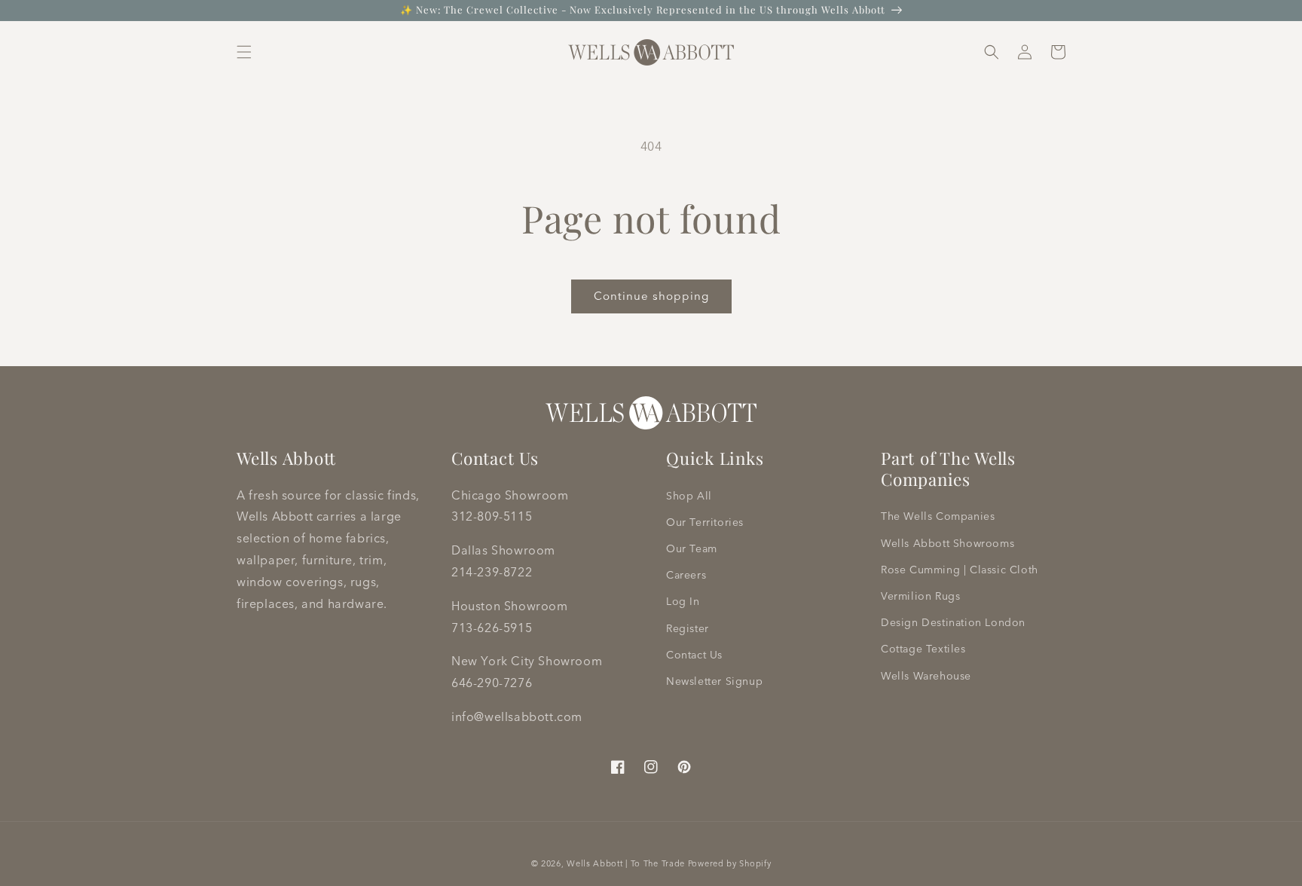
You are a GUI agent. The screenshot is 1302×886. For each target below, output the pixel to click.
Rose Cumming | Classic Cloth (959, 569)
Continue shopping (651, 296)
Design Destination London (953, 622)
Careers (686, 575)
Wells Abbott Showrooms (947, 543)
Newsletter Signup (714, 681)
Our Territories (705, 522)
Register (687, 628)
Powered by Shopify (730, 863)
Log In (683, 601)
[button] (244, 52)
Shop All (689, 496)
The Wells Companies (938, 516)
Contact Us (694, 654)
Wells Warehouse (926, 676)
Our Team (691, 548)
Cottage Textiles (923, 648)
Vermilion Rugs (920, 596)
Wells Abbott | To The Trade (626, 863)
